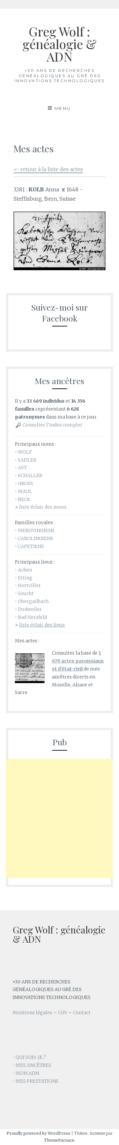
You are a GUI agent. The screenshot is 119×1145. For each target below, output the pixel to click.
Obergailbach (33, 601)
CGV (62, 1013)
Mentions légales (32, 1013)
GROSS (25, 483)
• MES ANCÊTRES (32, 1065)
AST (22, 468)
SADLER (27, 460)
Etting (25, 578)
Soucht (26, 593)
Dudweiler (30, 609)
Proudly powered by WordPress (38, 1133)
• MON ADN (26, 1073)
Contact (82, 1013)
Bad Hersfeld (32, 617)
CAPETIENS (31, 546)
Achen (25, 570)
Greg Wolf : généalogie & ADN (59, 44)
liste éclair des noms (42, 507)
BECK (24, 499)
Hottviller (29, 585)
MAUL (25, 491)
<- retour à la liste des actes (48, 169)
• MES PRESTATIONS (36, 1081)
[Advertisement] (59, 818)
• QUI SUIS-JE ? (29, 1057)
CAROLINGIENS (35, 538)
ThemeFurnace (59, 1140)
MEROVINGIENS (36, 530)
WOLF (25, 452)
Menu (63, 108)
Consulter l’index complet (52, 425)
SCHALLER (30, 475)
